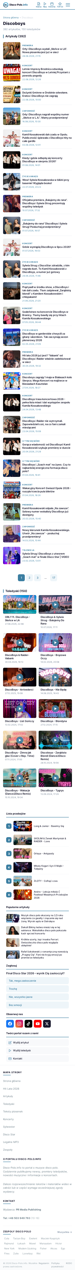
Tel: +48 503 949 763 (21, 1218)
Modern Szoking (27, 1248)
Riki (39, 1253)
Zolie (16, 1253)
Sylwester (9, 1126)
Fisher (43, 1248)
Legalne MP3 (11, 1141)
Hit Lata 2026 (11, 1088)
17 (53, 577)
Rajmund (9, 1243)
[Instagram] (19, 1024)
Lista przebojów (16, 813)
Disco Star (9, 1134)
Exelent (33, 1238)
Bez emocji (15, 1005)
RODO (69, 1263)
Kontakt (17, 1058)
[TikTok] (28, 1024)
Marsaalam (46, 1243)
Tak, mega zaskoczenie (22, 980)
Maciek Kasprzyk (50, 1238)
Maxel (32, 1243)
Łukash (21, 1243)
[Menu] (68, 5)
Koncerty (8, 1119)
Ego (63, 1248)
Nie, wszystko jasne (20, 996)
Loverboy (27, 1253)
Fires (6, 1253)
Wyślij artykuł (21, 1042)
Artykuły (8, 1096)
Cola (6, 1238)
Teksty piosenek (13, 1111)
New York (9, 1248)
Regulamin (44, 1263)
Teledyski (8, 1103)
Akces (53, 1248)
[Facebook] (10, 1024)
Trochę (13, 988)
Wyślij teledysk (22, 1050)
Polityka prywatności (57, 1265)
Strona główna (11, 17)
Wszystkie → (64, 1232)
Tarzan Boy (19, 1238)
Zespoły (7, 1149)
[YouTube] (38, 1024)
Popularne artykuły (18, 907)
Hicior (58, 1243)
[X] (47, 1024)
